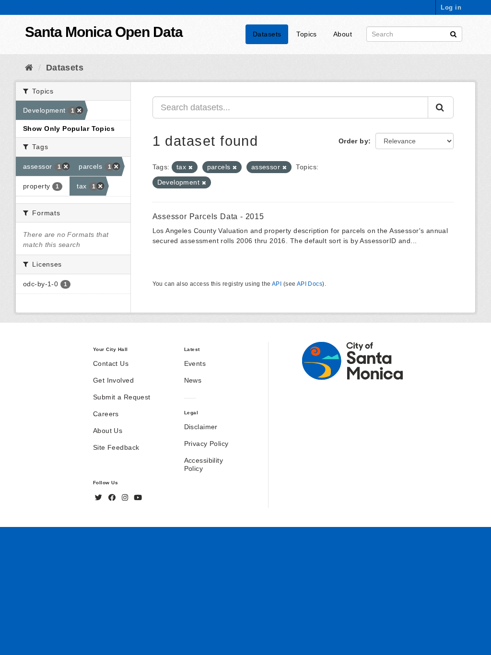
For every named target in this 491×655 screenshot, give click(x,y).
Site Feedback (116, 447)
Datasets (267, 34)
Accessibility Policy (203, 464)
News (193, 380)
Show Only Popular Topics (69, 128)
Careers (106, 414)
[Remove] (190, 167)
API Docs (309, 284)
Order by (353, 141)
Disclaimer (201, 427)
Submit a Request (122, 397)
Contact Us (111, 363)
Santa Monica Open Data (104, 32)
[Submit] (453, 33)
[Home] (29, 67)
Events (195, 363)
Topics (306, 34)
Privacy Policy (206, 443)
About (342, 34)
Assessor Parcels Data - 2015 (208, 216)
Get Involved (113, 380)
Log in (451, 7)
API (276, 284)
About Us (107, 430)
